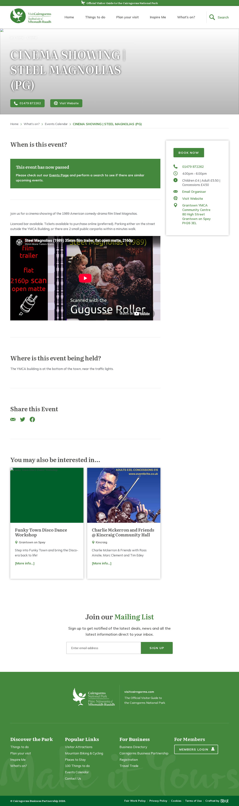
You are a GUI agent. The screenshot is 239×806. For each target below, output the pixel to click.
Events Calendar (56, 124)
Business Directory (133, 747)
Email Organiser (194, 192)
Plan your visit (127, 17)
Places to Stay (75, 760)
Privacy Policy (158, 800)
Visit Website (69, 103)
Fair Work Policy (135, 800)
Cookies (176, 800)
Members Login (193, 749)
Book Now (189, 153)
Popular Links (82, 739)
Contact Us (73, 778)
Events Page (59, 175)
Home (69, 17)
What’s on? (186, 17)
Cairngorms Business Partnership (144, 753)
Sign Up (157, 648)
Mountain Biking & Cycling (84, 753)
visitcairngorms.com (139, 692)
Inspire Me (158, 17)
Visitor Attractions (78, 747)
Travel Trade (129, 766)
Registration (129, 760)
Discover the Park (31, 739)
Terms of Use (193, 800)
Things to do (95, 17)
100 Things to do (77, 766)
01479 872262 (30, 103)
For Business (135, 739)
